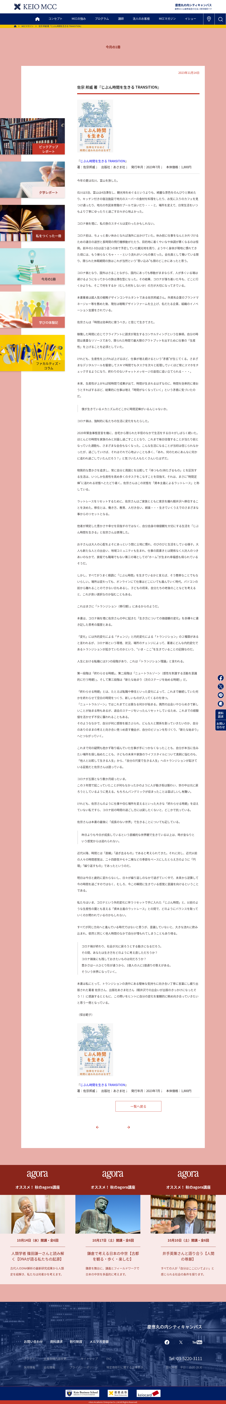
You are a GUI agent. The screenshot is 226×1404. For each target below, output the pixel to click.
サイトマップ (89, 1358)
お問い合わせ (220, 725)
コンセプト (55, 18)
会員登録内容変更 (55, 1358)
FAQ (108, 1358)
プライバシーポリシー (83, 1367)
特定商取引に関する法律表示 (124, 1367)
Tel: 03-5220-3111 (185, 1358)
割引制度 (76, 1341)
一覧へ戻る (138, 1106)
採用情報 (29, 1367)
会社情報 (49, 1367)
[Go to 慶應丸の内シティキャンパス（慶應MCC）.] (15, 26)
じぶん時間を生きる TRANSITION (102, 161)
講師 (121, 18)
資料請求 (221, 714)
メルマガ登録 (99, 1341)
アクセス (29, 1358)
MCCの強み (79, 18)
